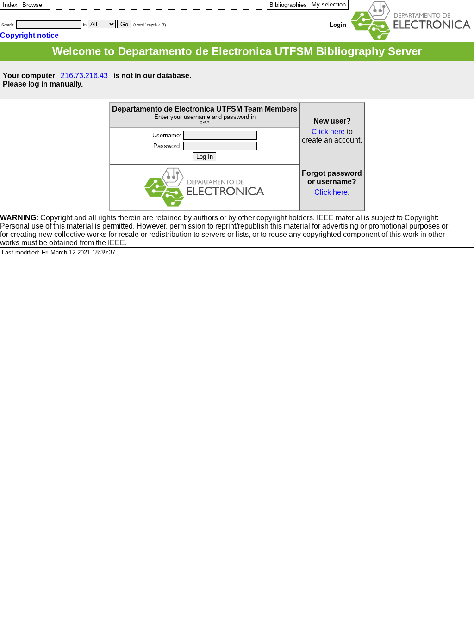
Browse (32, 4)
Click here (328, 132)
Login (338, 24)
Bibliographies (288, 4)
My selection (329, 4)
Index (10, 4)
